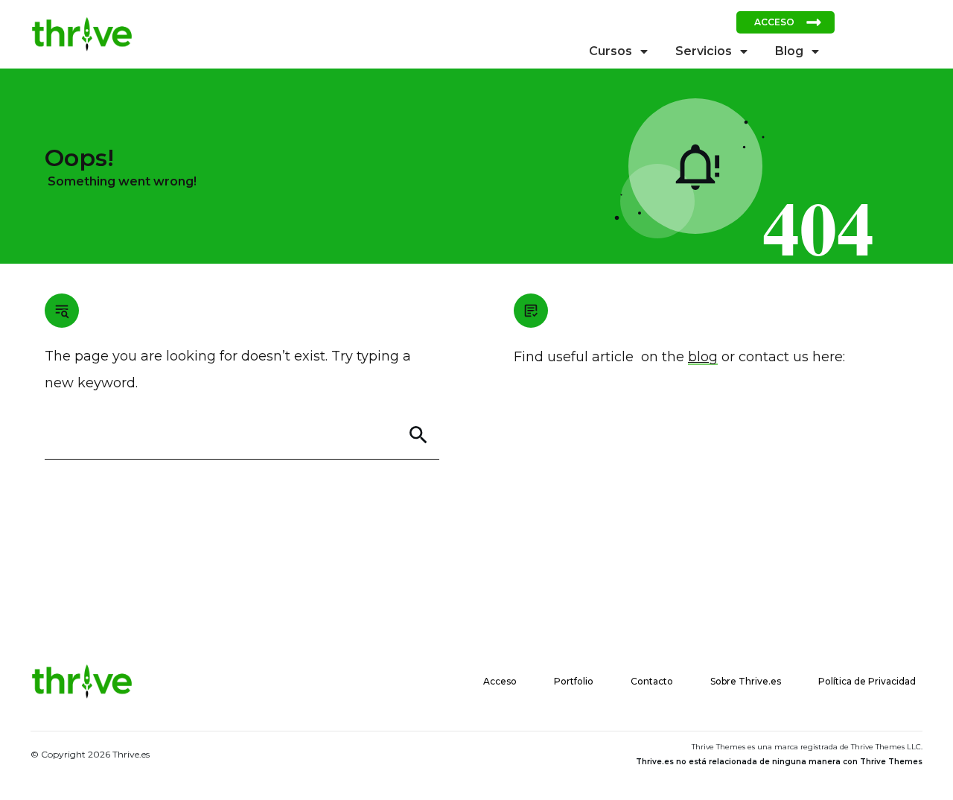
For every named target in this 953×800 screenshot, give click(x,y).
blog (703, 357)
